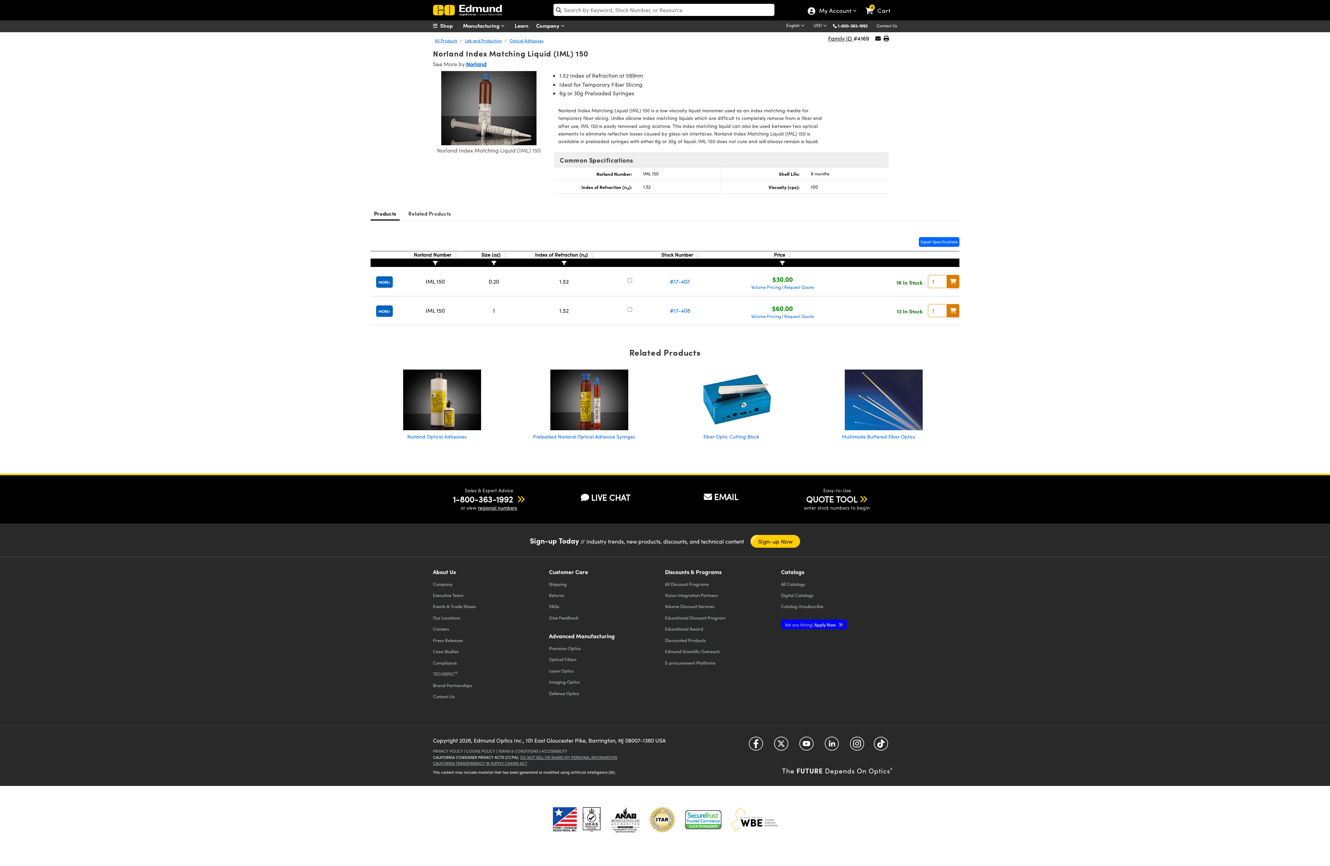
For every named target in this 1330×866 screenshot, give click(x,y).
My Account (835, 11)
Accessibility (554, 751)
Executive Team (448, 595)
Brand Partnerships (452, 685)
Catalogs (793, 584)
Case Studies (446, 651)
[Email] (878, 38)
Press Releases (448, 640)
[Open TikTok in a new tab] (881, 746)
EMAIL (726, 496)
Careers (441, 629)
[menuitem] (450, 25)
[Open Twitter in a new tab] (781, 746)
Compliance (445, 663)
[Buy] (953, 281)
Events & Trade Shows (454, 606)
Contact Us (887, 25)
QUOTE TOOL (832, 498)
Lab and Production (483, 40)
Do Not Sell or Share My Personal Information (568, 757)
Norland (476, 64)
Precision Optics (565, 648)
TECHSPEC (445, 673)
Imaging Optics (564, 682)
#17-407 (680, 281)
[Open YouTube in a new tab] (806, 746)
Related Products (429, 213)
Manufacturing (482, 25)
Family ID (840, 38)
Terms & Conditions (518, 751)
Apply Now (811, 624)
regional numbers (497, 507)
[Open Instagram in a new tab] (857, 746)
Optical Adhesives (526, 40)
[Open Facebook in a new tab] (756, 746)
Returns (556, 595)
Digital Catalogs (797, 595)
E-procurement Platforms (690, 663)
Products (385, 213)
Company (548, 25)
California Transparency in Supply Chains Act (480, 763)
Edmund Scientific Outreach (692, 651)
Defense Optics (564, 693)
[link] (881, 5)
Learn (522, 25)
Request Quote (799, 287)
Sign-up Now (775, 541)
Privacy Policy (448, 751)
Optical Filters (563, 659)
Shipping (558, 584)
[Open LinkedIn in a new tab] (832, 746)
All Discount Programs (687, 584)
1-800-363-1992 (853, 25)
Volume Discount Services (690, 606)
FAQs (554, 606)
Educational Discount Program (695, 618)
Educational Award (684, 629)
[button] (855, 25)
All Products (446, 40)
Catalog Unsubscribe (802, 606)
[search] (663, 10)
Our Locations (446, 618)
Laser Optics (561, 671)
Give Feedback (563, 618)
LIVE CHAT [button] (610, 497)
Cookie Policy (480, 751)
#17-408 (680, 310)
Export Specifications (939, 241)
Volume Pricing (766, 287)
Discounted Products (685, 640)
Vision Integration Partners (691, 595)
